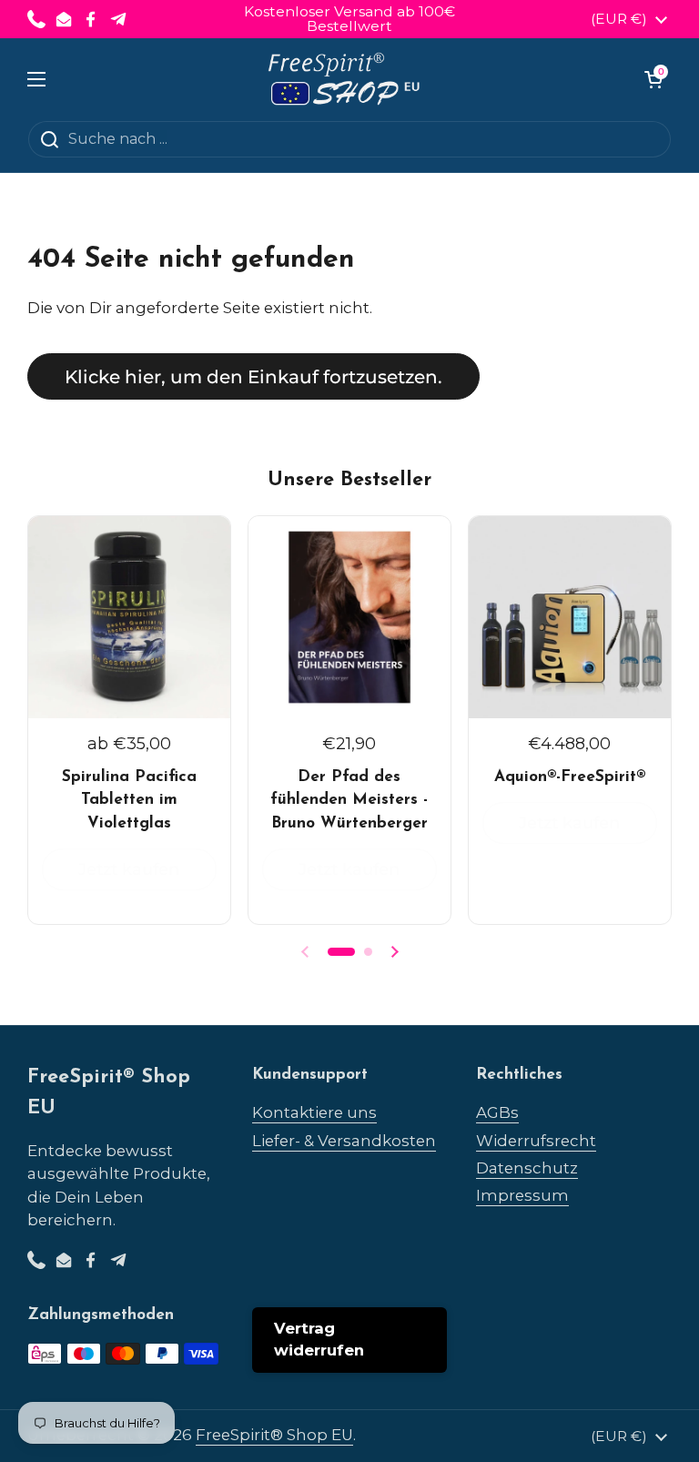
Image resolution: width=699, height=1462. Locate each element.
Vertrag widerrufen (319, 1339)
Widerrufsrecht (536, 1141)
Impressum (522, 1195)
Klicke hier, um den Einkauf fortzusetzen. (253, 376)
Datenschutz (527, 1168)
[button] (653, 79)
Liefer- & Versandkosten (344, 1141)
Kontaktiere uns (314, 1112)
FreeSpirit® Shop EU (274, 1435)
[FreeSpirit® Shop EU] (345, 79)
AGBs (497, 1112)
